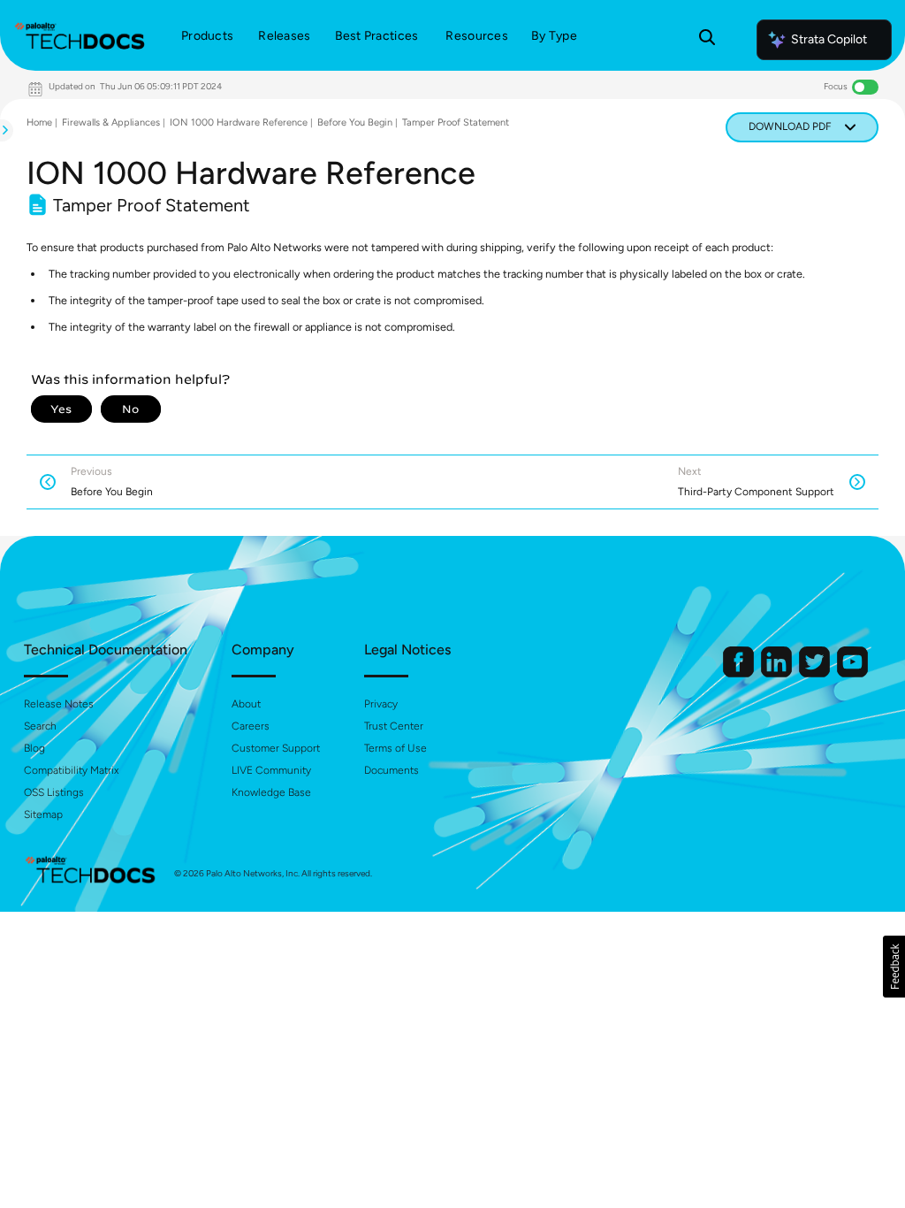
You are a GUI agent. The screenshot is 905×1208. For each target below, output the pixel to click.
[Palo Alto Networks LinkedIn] (778, 673)
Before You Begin (354, 122)
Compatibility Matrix (71, 770)
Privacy (381, 704)
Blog (34, 748)
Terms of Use (395, 748)
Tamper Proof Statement (455, 122)
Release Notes (59, 704)
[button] (894, 967)
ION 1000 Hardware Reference (239, 122)
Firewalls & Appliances (111, 122)
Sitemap (43, 814)
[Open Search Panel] (707, 39)
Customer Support (276, 748)
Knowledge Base (271, 792)
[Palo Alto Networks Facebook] (740, 673)
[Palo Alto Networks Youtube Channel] (852, 673)
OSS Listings (54, 792)
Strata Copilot (829, 39)
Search (40, 726)
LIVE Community (271, 770)
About (246, 704)
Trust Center (393, 726)
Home (39, 122)
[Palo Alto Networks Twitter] (816, 673)
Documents (391, 770)
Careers (251, 726)
